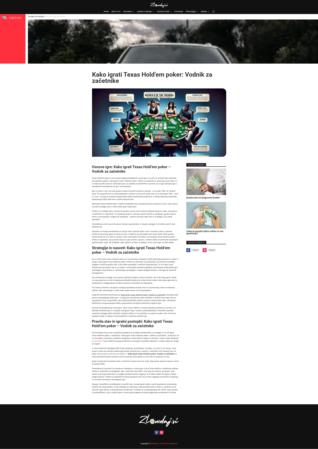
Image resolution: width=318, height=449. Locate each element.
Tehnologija (191, 12)
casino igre (97, 341)
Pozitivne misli (163, 12)
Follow (195, 250)
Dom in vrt (116, 12)
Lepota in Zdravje (144, 12)
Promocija (178, 12)
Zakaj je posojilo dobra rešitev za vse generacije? (204, 232)
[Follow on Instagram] (205, 250)
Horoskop (127, 12)
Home (106, 12)
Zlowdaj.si (155, 443)
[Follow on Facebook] (188, 250)
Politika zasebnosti (170, 443)
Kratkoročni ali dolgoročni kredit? (203, 197)
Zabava (204, 12)
